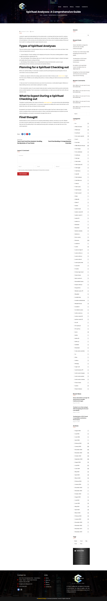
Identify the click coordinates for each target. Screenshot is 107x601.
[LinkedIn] (29, 134)
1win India (81, 142)
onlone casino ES (81, 316)
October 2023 (81, 493)
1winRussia (81, 155)
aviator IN (81, 218)
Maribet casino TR (81, 291)
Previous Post (19, 139)
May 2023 (82, 506)
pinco (82, 332)
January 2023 (82, 519)
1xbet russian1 (81, 193)
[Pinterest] (27, 134)
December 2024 (82, 449)
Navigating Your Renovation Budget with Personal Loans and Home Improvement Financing (81, 73)
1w (82, 123)
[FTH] (22, 6)
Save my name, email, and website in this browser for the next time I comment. (34, 170)
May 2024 (82, 471)
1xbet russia (81, 186)
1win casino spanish (82, 136)
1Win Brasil (82, 129)
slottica (81, 360)
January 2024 (81, 484)
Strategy (81, 363)
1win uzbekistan (81, 151)
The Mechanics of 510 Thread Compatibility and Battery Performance (79, 60)
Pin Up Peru (81, 328)
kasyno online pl (81, 284)
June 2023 (82, 503)
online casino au (81, 313)
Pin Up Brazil (81, 325)
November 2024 (82, 452)
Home (41, 15)
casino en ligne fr (81, 249)
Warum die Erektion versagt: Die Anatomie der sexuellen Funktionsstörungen (80, 46)
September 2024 (82, 459)
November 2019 (81, 528)
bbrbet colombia (81, 230)
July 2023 (82, 500)
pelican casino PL (81, 319)
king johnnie (81, 287)
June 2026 (81, 437)
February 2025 (82, 443)
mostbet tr (81, 306)
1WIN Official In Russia (82, 145)
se (81, 354)
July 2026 (82, 433)
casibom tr (81, 243)
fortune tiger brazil (81, 272)
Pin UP (81, 322)
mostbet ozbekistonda (81, 300)
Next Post (69, 139)
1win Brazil (81, 133)
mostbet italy (81, 297)
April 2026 (81, 440)
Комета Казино (81, 388)
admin (32, 31)
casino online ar (81, 256)
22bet (81, 196)
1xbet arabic (81, 161)
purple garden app (48, 102)
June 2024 (82, 468)
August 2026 (81, 430)
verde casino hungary (81, 373)
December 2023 (81, 487)
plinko (81, 335)
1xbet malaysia (81, 177)
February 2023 (82, 516)
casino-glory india (81, 262)
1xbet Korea (81, 170)
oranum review (61, 76)
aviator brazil (81, 208)
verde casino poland (81, 376)
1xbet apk (81, 158)
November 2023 (81, 490)
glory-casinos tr (81, 278)
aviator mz (81, 221)
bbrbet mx (81, 234)
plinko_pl (81, 341)
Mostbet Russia (82, 303)
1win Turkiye (81, 148)
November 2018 (81, 531)
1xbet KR (81, 174)
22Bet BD (81, 199)
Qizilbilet (81, 344)
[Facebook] (22, 134)
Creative (81, 268)
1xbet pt (81, 183)
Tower (75, 543)
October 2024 (82, 456)
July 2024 (82, 465)
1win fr (81, 139)
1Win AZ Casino (81, 126)
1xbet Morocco (81, 180)
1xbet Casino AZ (81, 164)
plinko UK (81, 338)
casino (82, 246)
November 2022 (81, 525)
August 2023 (81, 497)
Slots (81, 357)
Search (75, 30)
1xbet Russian (81, 189)
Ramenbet (81, 347)
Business (45, 15)
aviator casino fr (81, 215)
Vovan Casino (81, 382)
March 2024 (82, 478)
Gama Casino (81, 275)
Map (86, 541)
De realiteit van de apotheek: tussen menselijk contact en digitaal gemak (79, 67)
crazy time (81, 265)
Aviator (81, 205)
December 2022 (82, 522)
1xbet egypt (81, 167)
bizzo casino (81, 237)
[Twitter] (25, 134)
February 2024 (81, 481)
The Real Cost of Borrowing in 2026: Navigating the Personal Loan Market (81, 53)
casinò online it (81, 259)
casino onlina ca (81, 253)
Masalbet (81, 294)
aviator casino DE (81, 212)
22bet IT (81, 202)
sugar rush (81, 366)
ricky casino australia (81, 351)
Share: (18, 134)
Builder (75, 541)
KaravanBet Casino (81, 281)
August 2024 (82, 462)
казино (82, 385)
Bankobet (81, 224)
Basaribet (82, 227)
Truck (81, 543)
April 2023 (82, 509)
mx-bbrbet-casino (81, 309)
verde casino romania (81, 379)
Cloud (81, 541)
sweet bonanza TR (81, 370)
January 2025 (82, 446)
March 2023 (82, 512)
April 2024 (82, 474)
